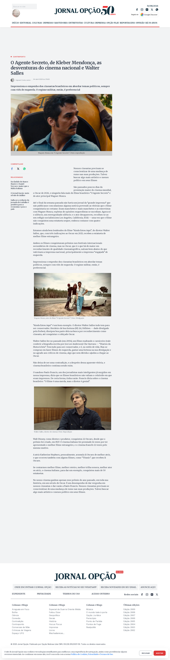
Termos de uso (71, 594)
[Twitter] (152, 9)
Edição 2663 (129, 627)
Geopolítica (54, 615)
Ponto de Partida (94, 621)
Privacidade (44, 594)
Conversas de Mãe (21, 627)
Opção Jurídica (93, 615)
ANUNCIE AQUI (148, 587)
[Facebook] (137, 9)
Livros (52, 630)
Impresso (48, 23)
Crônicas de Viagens (21, 630)
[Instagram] (142, 9)
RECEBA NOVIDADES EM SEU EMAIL (118, 587)
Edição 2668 (129, 612)
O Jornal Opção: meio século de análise (20, 194)
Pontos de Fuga (93, 624)
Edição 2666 (129, 618)
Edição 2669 (129, 609)
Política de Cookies (79, 654)
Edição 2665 (129, 621)
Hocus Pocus (55, 624)
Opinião (140, 23)
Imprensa (100, 23)
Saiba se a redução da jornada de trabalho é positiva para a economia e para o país (20, 204)
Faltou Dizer (55, 612)
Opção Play (112, 23)
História (52, 621)
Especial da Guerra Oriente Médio (65, 609)
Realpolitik (91, 627)
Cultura (89, 23)
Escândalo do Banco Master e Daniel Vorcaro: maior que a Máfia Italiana (20, 185)
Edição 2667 (129, 615)
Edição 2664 (129, 624)
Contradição (17, 621)
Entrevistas (75, 23)
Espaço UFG (18, 633)
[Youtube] (147, 9)
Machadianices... (56, 633)
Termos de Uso (106, 654)
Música (89, 609)
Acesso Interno (101, 594)
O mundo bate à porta (96, 612)
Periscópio (91, 618)
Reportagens (127, 23)
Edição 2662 (129, 630)
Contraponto (18, 624)
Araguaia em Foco (20, 609)
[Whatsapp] (157, 9)
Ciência (15, 615)
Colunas (37, 23)
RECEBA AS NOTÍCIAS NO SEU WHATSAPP (76, 587)
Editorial (25, 23)
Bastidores (61, 23)
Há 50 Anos (151, 23)
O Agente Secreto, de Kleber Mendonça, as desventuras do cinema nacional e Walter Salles (56, 68)
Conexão (16, 618)
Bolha (14, 612)
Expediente (18, 594)
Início (15, 23)
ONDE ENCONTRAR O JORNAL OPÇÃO (33, 587)
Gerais (52, 618)
